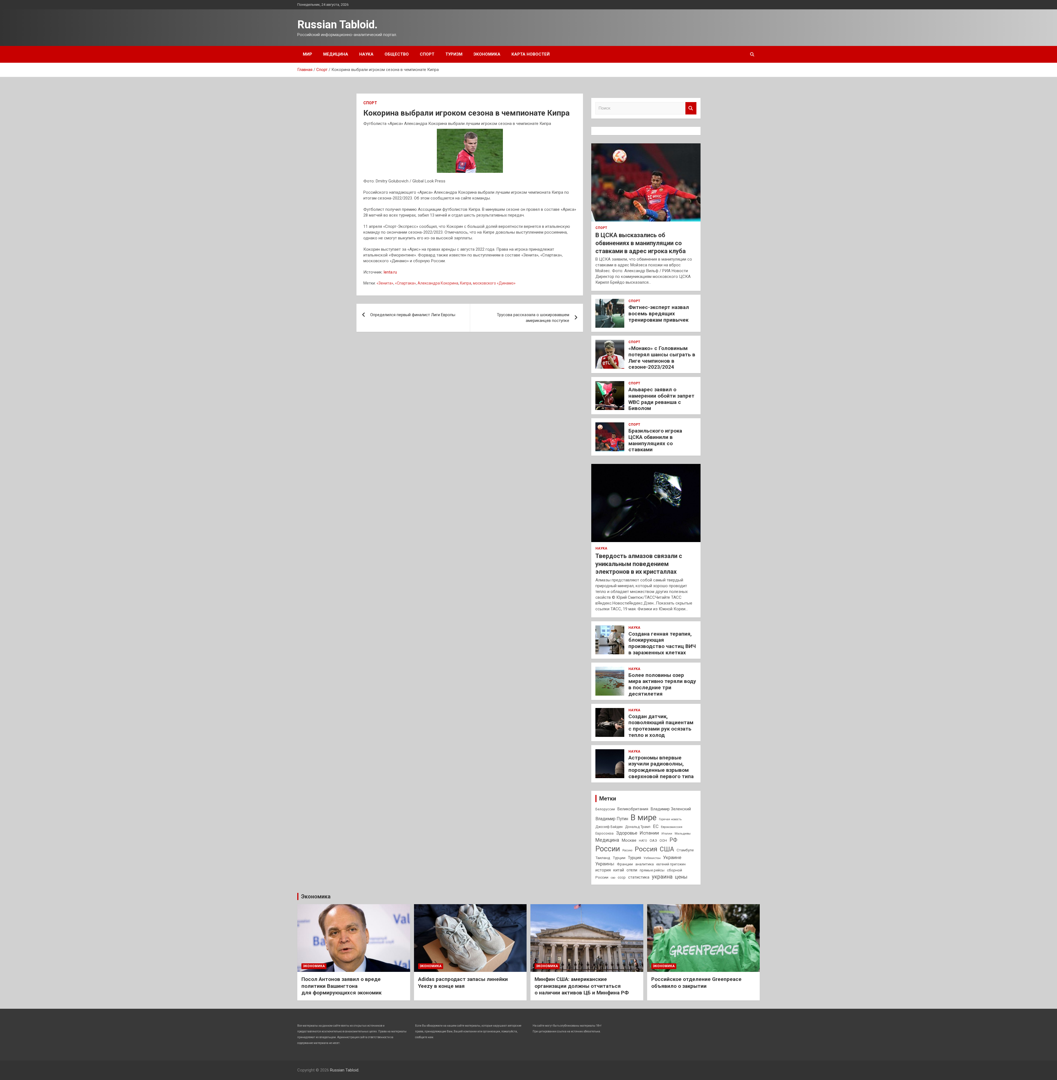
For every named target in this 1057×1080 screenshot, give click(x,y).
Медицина (335, 54)
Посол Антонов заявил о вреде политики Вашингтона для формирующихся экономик (341, 986)
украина (662, 877)
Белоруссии (605, 809)
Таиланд (602, 857)
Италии (666, 833)
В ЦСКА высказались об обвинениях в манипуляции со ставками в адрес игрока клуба (640, 243)
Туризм (453, 54)
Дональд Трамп (637, 827)
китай (618, 870)
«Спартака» (405, 283)
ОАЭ (653, 840)
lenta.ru (390, 272)
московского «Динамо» (494, 283)
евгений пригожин (671, 864)
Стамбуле (685, 850)
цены (681, 877)
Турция (634, 857)
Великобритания (632, 809)
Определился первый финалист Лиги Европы (412, 314)
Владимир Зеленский (671, 808)
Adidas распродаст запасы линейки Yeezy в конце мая (463, 982)
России (607, 848)
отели (631, 870)
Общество (397, 54)
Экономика (486, 54)
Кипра (465, 283)
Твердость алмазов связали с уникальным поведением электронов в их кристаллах (638, 564)
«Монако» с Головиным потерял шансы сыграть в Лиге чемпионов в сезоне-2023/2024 (661, 357)
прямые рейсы (652, 870)
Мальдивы (683, 833)
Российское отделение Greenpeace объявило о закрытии (696, 982)
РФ (673, 840)
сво (613, 877)
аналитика (644, 864)
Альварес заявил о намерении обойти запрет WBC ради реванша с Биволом (661, 398)
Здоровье (626, 833)
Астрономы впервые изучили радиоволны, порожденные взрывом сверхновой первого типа (661, 767)
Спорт (427, 54)
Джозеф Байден (609, 827)
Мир (307, 54)
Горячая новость (670, 819)
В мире (643, 817)
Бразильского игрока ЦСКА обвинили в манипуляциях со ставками (655, 440)
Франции (625, 864)
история (603, 870)
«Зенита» (385, 283)
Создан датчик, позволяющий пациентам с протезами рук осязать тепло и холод (660, 725)
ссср (622, 877)
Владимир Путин (611, 818)
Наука (366, 54)
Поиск (690, 108)
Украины (604, 863)
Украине (672, 857)
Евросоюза (604, 833)
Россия (646, 849)
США (667, 849)
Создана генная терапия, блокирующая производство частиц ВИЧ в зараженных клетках (662, 643)
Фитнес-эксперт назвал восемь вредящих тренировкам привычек (658, 313)
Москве (629, 840)
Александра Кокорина (438, 283)
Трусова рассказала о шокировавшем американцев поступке (533, 317)
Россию (627, 850)
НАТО (643, 841)
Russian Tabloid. (337, 24)
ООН (663, 841)
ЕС (655, 826)
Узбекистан (652, 858)
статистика (638, 877)
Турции (619, 857)
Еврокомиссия (671, 827)
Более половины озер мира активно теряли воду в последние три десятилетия (662, 684)
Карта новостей (530, 54)
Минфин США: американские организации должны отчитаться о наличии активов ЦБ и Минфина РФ (582, 986)
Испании (649, 833)
